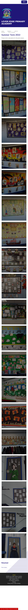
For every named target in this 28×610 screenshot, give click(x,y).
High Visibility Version (14, 579)
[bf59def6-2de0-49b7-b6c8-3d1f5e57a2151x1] (14, 260)
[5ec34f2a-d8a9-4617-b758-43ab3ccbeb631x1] (14, 286)
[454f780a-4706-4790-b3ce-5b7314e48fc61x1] (14, 467)
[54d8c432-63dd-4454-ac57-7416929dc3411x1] (14, 442)
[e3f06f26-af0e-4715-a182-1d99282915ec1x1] (14, 78)
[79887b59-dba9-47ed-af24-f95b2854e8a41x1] (14, 364)
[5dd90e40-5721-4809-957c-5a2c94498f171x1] (14, 234)
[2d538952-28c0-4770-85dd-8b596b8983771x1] (14, 208)
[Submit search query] (16, 2)
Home (2, 31)
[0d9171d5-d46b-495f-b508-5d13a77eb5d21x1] (14, 519)
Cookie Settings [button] (17, 583)
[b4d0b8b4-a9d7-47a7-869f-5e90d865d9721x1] (14, 416)
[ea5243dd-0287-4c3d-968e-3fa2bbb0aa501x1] (14, 493)
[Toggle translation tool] (6, 2)
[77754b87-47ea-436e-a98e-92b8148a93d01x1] (14, 52)
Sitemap (14, 582)
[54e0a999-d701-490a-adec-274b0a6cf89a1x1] (14, 545)
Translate (11, 2)
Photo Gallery (11, 32)
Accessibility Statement (14, 580)
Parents (9, 31)
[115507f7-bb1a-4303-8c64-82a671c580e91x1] (14, 338)
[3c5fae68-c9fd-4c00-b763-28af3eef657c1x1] (14, 390)
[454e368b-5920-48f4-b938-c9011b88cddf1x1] (14, 130)
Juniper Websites (18, 577)
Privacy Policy (10, 583)
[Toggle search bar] (2, 2)
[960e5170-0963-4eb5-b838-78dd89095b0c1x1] (14, 104)
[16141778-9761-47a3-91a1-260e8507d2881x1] (14, 312)
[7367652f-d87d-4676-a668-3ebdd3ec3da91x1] (14, 156)
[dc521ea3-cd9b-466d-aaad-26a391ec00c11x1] (14, 182)
